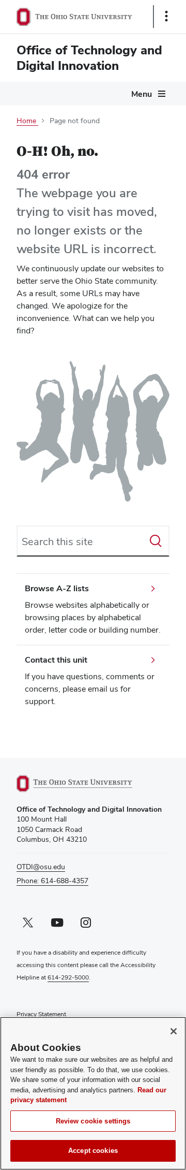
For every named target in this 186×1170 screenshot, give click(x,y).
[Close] (173, 1031)
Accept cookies (93, 1150)
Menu (141, 94)
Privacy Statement (41, 1014)
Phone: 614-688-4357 (52, 880)
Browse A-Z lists (57, 588)
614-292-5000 (68, 977)
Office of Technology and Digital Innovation (89, 58)
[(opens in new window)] (86, 783)
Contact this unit (56, 659)
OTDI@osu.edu (41, 866)
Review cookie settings (93, 1121)
